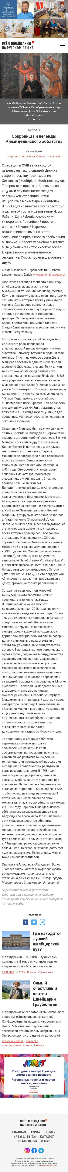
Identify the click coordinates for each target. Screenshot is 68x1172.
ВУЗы (22, 972)
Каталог (47, 1136)
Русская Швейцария (34, 156)
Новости (31, 972)
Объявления (28, 1141)
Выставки (55, 156)
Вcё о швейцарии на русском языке (17, 45)
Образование (45, 972)
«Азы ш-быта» (25, 1136)
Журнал (35, 1132)
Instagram (27, 1150)
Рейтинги (39, 1045)
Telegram (41, 1150)
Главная (19, 1132)
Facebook (34, 1150)
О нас (45, 1141)
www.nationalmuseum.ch (49, 274)
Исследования (13, 1045)
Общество (13, 156)
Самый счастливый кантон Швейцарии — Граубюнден (46, 994)
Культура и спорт (12, 1041)
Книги (51, 1132)
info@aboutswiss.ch (49, 1166)
